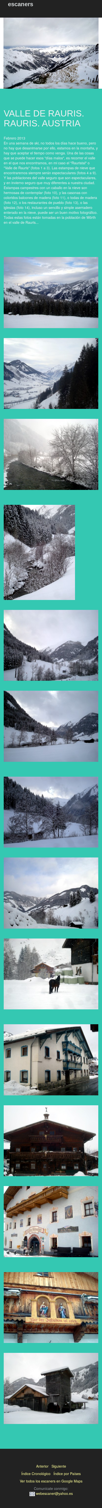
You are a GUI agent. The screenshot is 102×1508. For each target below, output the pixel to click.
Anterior (42, 1466)
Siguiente (58, 1466)
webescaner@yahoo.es (54, 1493)
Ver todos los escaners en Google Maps (51, 1481)
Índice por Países (67, 1473)
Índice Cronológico (36, 1473)
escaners (20, 4)
